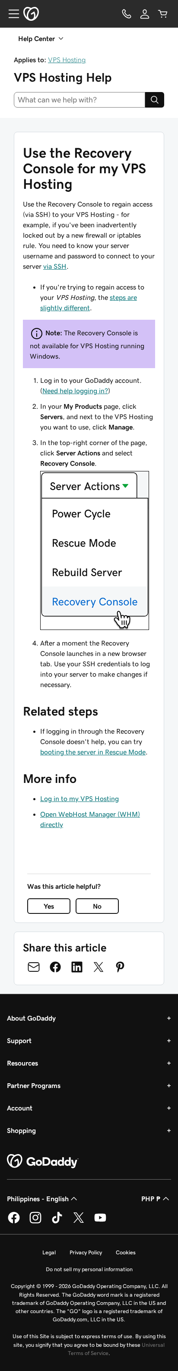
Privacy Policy (86, 1252)
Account (19, 1107)
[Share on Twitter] (98, 967)
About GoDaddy (31, 1018)
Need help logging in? (75, 390)
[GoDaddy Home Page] (43, 1161)
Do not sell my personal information (89, 1269)
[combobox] (79, 100)
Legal (49, 1252)
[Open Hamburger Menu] (10, 13)
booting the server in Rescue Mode (93, 751)
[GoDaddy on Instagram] (35, 1221)
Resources (22, 1062)
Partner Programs (33, 1085)
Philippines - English (38, 1198)
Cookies (126, 1252)
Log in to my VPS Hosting (79, 798)
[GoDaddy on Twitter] (79, 1221)
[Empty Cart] (163, 14)
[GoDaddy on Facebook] (14, 1221)
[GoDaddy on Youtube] (100, 1221)
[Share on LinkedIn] (77, 967)
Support (19, 1040)
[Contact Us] (126, 14)
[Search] (154, 100)
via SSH (55, 266)
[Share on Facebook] (55, 967)
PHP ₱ (151, 1198)
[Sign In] (145, 14)
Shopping (21, 1130)
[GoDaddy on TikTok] (57, 1221)
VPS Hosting (67, 59)
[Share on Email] (33, 967)
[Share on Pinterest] (120, 967)
